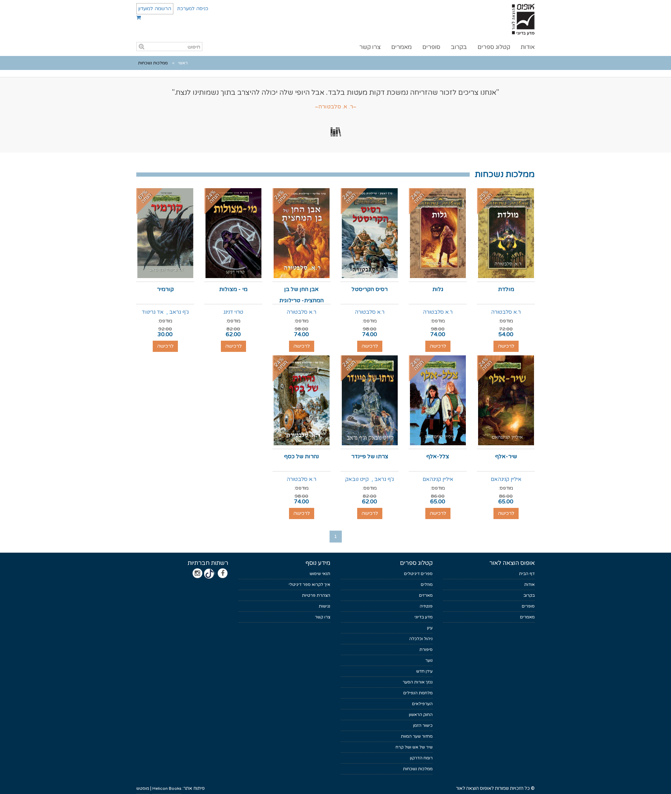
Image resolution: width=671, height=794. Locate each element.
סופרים (431, 47)
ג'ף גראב (179, 312)
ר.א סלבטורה (506, 312)
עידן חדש (424, 671)
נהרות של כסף (301, 456)
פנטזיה (426, 606)
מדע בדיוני (423, 617)
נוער (429, 660)
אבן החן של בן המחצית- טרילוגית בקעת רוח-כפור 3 (301, 300)
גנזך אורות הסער (418, 682)
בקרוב (459, 47)
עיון (430, 627)
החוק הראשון (421, 714)
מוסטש (142, 788)
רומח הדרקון (421, 758)
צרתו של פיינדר (369, 456)
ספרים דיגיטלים (418, 573)
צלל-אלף (437, 456)
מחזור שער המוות (417, 736)
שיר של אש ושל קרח (414, 747)
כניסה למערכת (192, 9)
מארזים (426, 595)
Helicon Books (166, 788)
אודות (528, 47)
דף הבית (527, 573)
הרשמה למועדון (154, 9)
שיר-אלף (506, 456)
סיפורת (426, 649)
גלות (437, 289)
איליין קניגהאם (506, 479)
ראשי (183, 63)
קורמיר (165, 289)
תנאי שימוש (320, 573)
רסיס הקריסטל (370, 289)
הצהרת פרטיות (316, 595)
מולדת (506, 289)
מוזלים (427, 584)
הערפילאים (422, 703)
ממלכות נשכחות (418, 768)
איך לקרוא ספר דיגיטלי (309, 584)
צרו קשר (370, 47)
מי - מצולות (233, 289)
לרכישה (506, 346)
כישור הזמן (423, 725)
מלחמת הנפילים (418, 692)
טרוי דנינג (233, 312)
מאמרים (401, 47)
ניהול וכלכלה (421, 638)
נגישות (324, 606)
